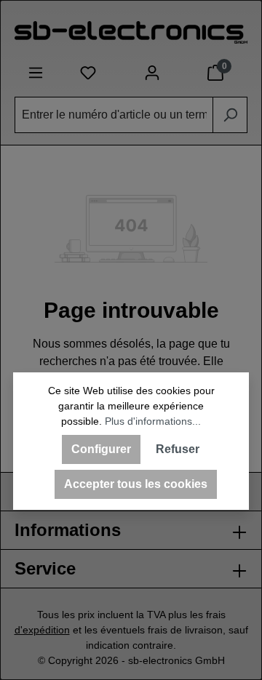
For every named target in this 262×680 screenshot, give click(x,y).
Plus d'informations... (153, 421)
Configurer (101, 449)
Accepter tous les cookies (135, 484)
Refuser (177, 449)
